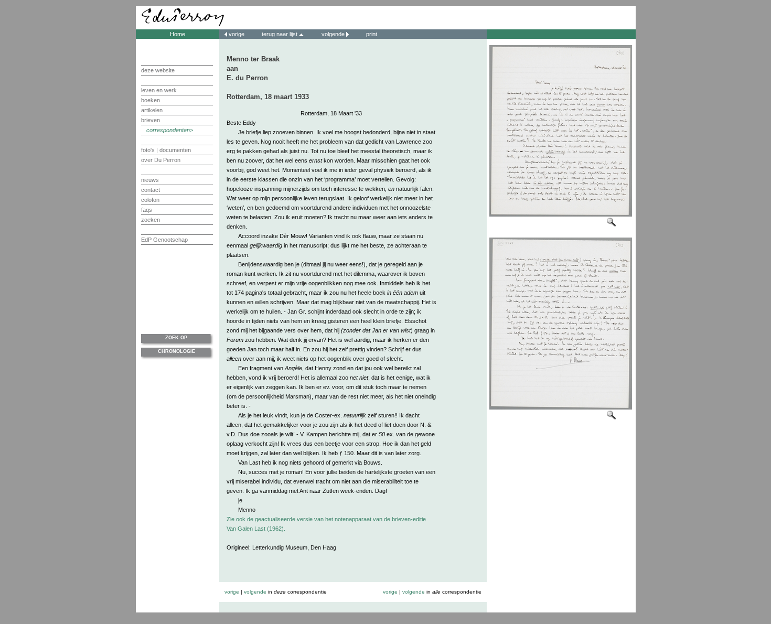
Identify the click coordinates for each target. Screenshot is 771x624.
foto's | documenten (166, 150)
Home (177, 34)
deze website (158, 70)
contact (150, 190)
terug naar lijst (280, 34)
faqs (146, 210)
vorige (236, 34)
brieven (150, 120)
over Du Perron (160, 160)
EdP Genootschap (164, 239)
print (371, 34)
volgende (333, 34)
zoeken (150, 220)
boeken (150, 100)
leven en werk (159, 90)
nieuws (150, 180)
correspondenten (168, 130)
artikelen (152, 110)
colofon (150, 200)
